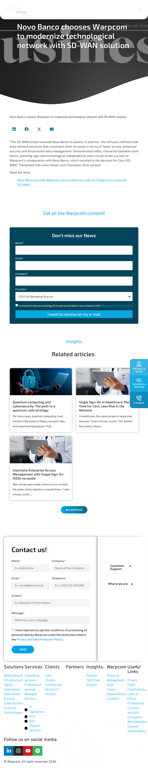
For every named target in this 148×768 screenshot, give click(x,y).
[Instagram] (18, 751)
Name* (19, 243)
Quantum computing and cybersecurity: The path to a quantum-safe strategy (34, 406)
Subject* (17, 595)
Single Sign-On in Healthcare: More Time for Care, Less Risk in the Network (105, 406)
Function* (21, 289)
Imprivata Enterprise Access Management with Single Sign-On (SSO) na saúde (38, 474)
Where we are (118, 584)
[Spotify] (37, 751)
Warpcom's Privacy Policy (116, 305)
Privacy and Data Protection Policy (39, 639)
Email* (19, 258)
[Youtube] (28, 751)
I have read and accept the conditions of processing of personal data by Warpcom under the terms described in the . (49, 634)
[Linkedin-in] (8, 751)
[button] (140, 9)
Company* (21, 273)
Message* (18, 613)
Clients (52, 667)
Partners (75, 667)
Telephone (59, 578)
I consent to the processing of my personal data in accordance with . (76, 305)
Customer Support (117, 567)
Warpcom (116, 667)
